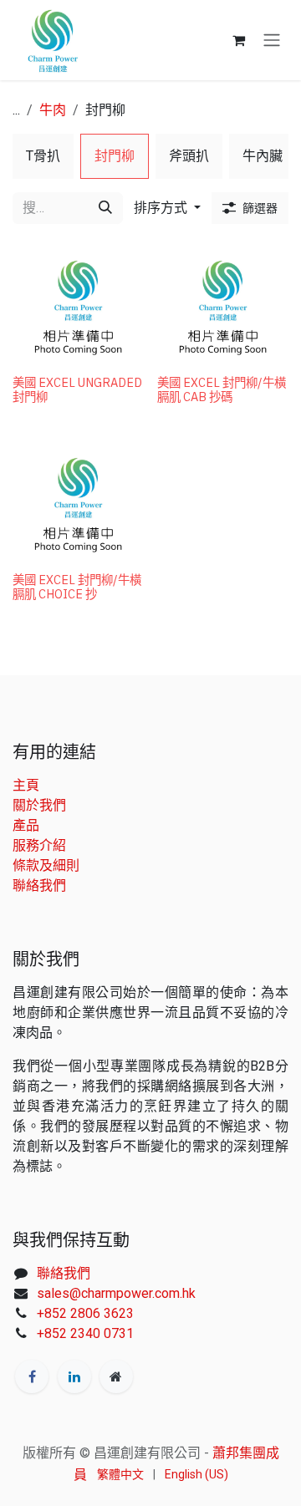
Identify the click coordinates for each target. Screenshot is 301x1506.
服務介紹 (39, 845)
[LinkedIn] (74, 1376)
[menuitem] (43, 156)
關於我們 (39, 805)
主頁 (26, 785)
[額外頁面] (116, 1376)
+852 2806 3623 (85, 1313)
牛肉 (52, 110)
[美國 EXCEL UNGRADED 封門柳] (78, 303)
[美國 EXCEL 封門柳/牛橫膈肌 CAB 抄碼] (222, 303)
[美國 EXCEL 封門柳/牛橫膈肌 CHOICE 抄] (78, 500)
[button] (167, 208)
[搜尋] (105, 208)
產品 (26, 825)
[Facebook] (31, 1376)
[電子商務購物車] (238, 40)
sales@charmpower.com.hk (116, 1293)
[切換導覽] (271, 40)
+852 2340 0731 (85, 1333)
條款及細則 (46, 865)
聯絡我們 (39, 885)
